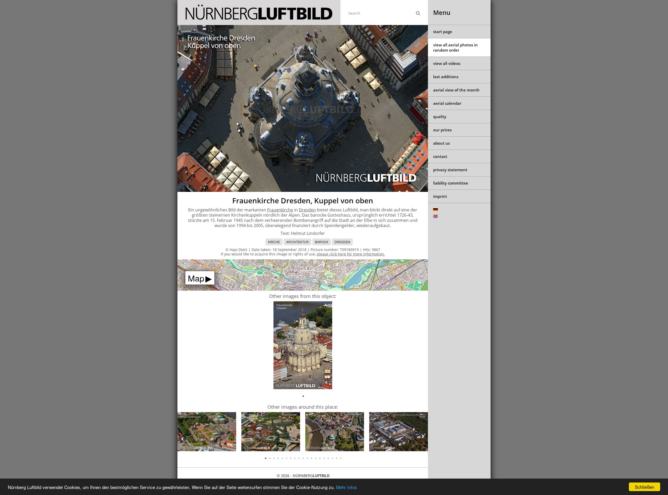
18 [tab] (336, 458)
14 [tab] (320, 458)
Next (422, 436)
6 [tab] (286, 458)
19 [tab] (340, 458)
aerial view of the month (456, 90)
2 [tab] (269, 458)
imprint (440, 196)
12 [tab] (311, 458)
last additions (445, 76)
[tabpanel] (302, 346)
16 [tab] (328, 458)
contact (440, 156)
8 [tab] (294, 458)
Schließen (644, 487)
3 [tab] (274, 458)
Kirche (274, 242)
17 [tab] (332, 458)
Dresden (307, 210)
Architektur (297, 242)
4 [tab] (278, 458)
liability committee (450, 183)
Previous (182, 439)
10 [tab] (303, 458)
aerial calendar (447, 103)
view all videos (446, 63)
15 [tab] (324, 458)
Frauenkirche (280, 210)
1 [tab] (303, 396)
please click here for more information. (351, 254)
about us (441, 143)
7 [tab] (290, 458)
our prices (442, 129)
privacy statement (450, 169)
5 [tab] (282, 458)
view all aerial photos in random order (455, 47)
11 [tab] (307, 458)
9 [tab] (299, 458)
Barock (321, 242)
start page (442, 31)
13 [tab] (315, 458)
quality (439, 116)
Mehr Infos (346, 487)
